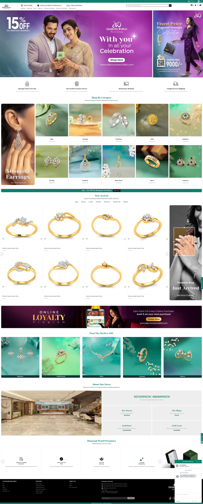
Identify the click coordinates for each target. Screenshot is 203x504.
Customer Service (107, 481)
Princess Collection (49, 8)
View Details (177, 430)
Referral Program (39, 491)
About (70, 483)
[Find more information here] (188, 481)
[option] (27, 87)
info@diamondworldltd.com (109, 488)
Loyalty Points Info (40, 487)
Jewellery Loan (5, 491)
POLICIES (39, 481)
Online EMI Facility (40, 485)
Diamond (29, 8)
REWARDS (201, 438)
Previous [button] (2, 253)
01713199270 (143, 396)
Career (3, 487)
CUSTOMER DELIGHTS (9, 481)
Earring (83, 201)
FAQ (3, 483)
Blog (200, 1)
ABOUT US (72, 481)
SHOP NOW (117, 190)
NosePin (98, 201)
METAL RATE (201, 283)
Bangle (125, 201)
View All (177, 415)
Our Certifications (73, 487)
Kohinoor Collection (61, 8)
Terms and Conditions (41, 489)
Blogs (3, 485)
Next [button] (167, 253)
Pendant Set (116, 201)
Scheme (23, 8)
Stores (70, 485)
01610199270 (161, 396)
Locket (91, 201)
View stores (127, 415)
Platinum (40, 8)
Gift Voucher (72, 8)
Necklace (107, 201)
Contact (192, 1)
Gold (34, 8)
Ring (76, 201)
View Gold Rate (127, 430)
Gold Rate (4, 489)
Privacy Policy (39, 483)
